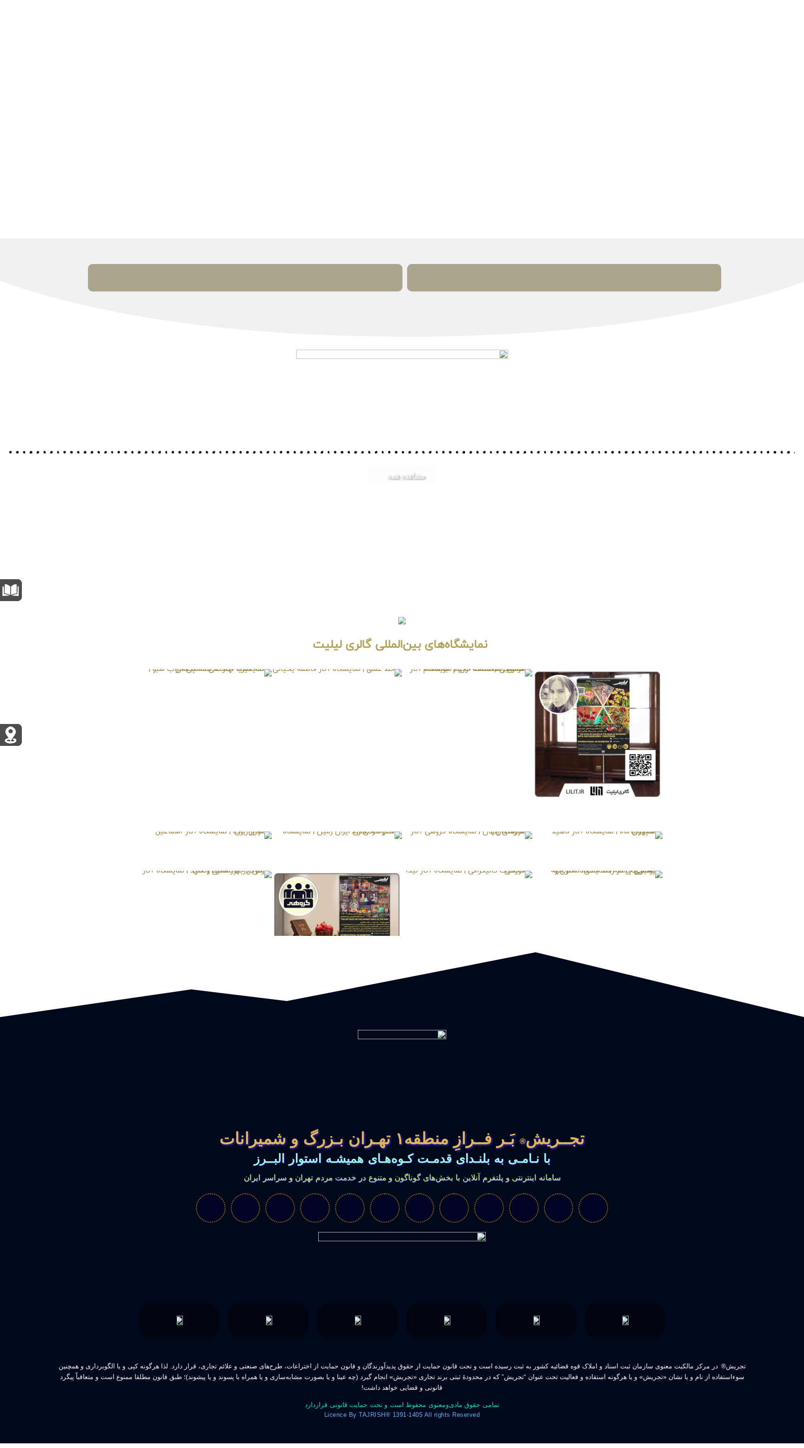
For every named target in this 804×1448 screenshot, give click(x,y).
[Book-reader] (420, 1208)
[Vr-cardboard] (524, 1208)
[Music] (385, 1208)
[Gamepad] (350, 1208)
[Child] (559, 1208)
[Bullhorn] (246, 1208)
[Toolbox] (280, 1208)
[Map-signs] (489, 1208)
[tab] (564, 277)
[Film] (593, 1208)
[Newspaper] (211, 1208)
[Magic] (454, 1208)
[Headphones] (315, 1208)
